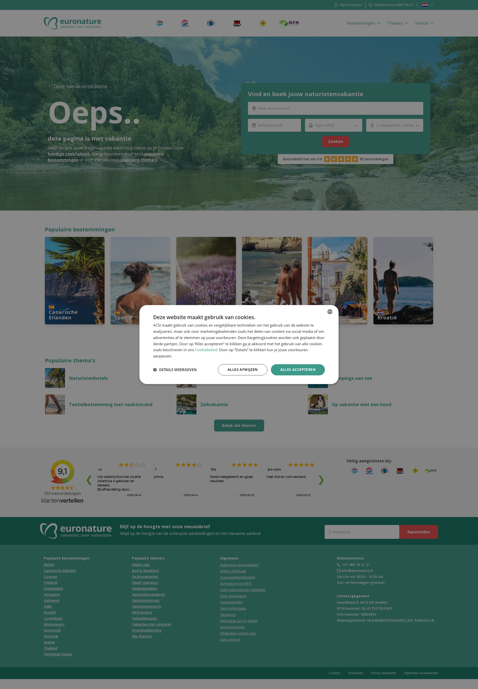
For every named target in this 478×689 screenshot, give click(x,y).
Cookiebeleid (206, 349)
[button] (175, 369)
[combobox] (329, 311)
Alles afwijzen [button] (243, 369)
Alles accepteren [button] (297, 369)
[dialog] (239, 344)
